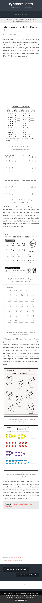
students (17, 209)
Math (12, 560)
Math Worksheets (15, 558)
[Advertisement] (21, 80)
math (33, 50)
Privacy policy (22, 600)
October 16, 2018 (9, 34)
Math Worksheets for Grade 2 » (27, 575)
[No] (39, 597)
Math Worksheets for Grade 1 (20, 28)
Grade (9, 560)
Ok (16, 600)
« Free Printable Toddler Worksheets (16, 569)
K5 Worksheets (21, 4)
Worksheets (18, 560)
